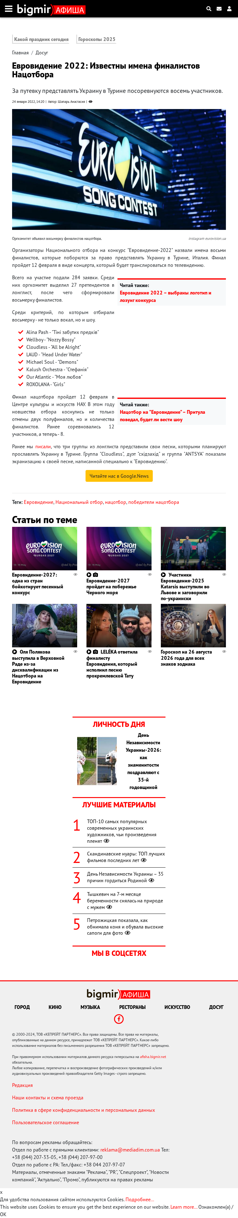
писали (43, 446)
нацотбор (115, 502)
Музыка (90, 1007)
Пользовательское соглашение (45, 1122)
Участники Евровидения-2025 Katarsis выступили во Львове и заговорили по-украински (185, 587)
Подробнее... (140, 1199)
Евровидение (38, 502)
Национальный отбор (79, 502)
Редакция (22, 1085)
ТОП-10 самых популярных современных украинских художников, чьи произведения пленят (121, 831)
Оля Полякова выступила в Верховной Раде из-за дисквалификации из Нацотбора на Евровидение (38, 667)
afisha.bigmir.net (153, 1056)
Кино (55, 1007)
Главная (20, 52)
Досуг (42, 52)
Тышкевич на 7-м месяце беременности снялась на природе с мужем (125, 900)
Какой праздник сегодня (41, 39)
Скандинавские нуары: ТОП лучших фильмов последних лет (126, 857)
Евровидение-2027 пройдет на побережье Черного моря (111, 586)
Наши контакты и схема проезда (47, 1097)
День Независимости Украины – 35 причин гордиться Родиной (125, 877)
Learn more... (183, 1207)
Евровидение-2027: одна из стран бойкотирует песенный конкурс (37, 584)
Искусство (177, 1007)
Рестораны (132, 1007)
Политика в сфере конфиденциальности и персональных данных (83, 1110)
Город (22, 1007)
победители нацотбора (153, 502)
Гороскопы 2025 (97, 39)
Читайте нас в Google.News (119, 476)
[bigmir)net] (35, 8)
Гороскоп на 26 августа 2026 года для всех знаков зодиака (186, 658)
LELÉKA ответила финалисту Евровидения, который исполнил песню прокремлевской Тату (112, 664)
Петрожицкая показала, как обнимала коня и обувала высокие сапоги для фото (125, 926)
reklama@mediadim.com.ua (130, 1150)
